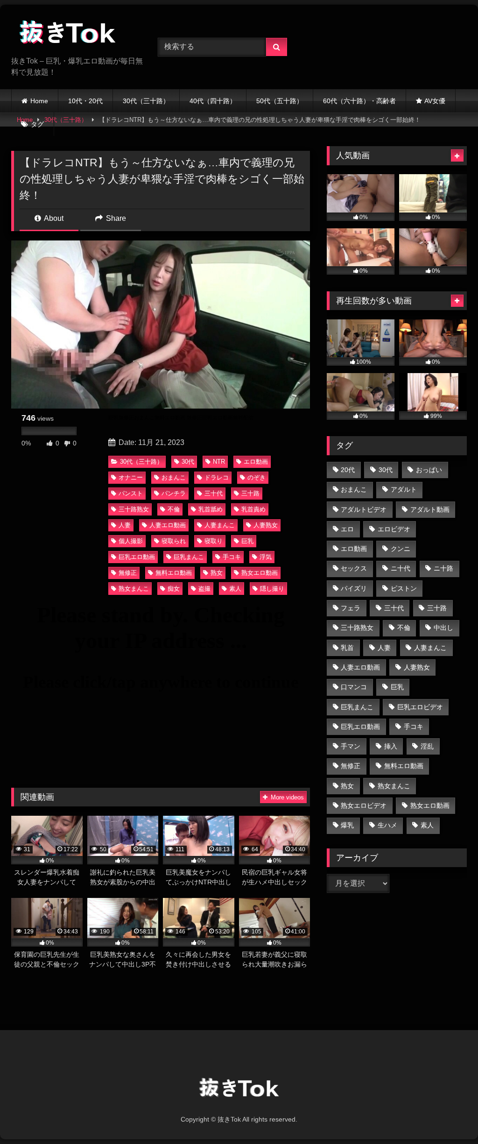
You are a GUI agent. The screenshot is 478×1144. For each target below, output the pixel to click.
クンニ (400, 548)
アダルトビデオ (364, 509)
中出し (443, 627)
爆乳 (347, 825)
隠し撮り (272, 588)
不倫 (174, 509)
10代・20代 (85, 101)
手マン (350, 746)
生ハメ (387, 825)
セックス (354, 568)
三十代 (213, 493)
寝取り (213, 540)
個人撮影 (131, 540)
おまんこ (174, 477)
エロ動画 (256, 461)
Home (39, 101)
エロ (347, 529)
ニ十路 (443, 568)
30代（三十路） (146, 101)
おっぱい (429, 469)
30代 (188, 461)
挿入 (390, 746)
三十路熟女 (134, 509)
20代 (348, 469)
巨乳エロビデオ (420, 707)
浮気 (266, 556)
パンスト (131, 493)
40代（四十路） (213, 101)
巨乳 (247, 540)
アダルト (404, 489)
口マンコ (354, 687)
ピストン (404, 588)
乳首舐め (210, 509)
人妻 (125, 525)
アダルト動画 (430, 509)
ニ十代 (400, 568)
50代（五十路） (279, 101)
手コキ (232, 556)
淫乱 (427, 746)
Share (115, 218)
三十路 (250, 493)
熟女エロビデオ (364, 805)
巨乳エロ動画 (137, 556)
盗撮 (204, 588)
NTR (219, 461)
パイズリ (354, 588)
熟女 (217, 572)
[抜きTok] (73, 34)
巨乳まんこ (189, 556)
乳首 (347, 647)
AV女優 (434, 101)
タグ (37, 124)
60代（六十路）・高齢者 (359, 101)
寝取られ (174, 540)
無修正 (128, 572)
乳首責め (253, 509)
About (52, 218)
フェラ (350, 608)
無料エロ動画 (173, 572)
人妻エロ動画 (167, 525)
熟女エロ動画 (259, 572)
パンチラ (174, 493)
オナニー (131, 477)
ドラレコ (216, 477)
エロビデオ (394, 529)
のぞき (256, 477)
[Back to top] (449, 1116)
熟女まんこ (134, 588)
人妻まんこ (219, 525)
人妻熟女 (265, 525)
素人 (235, 588)
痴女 (174, 588)
